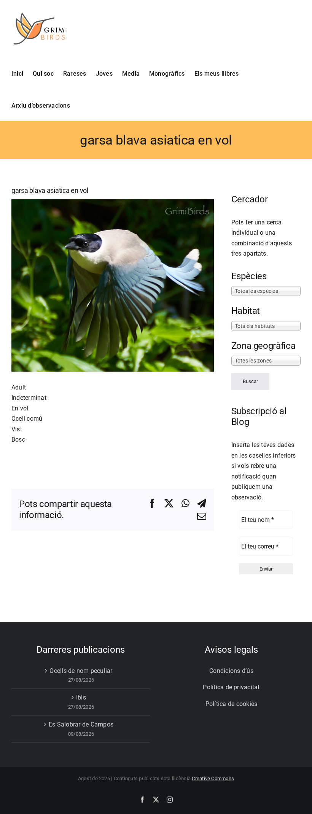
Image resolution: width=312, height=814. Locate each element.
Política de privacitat (231, 687)
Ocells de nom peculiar (80, 670)
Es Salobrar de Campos (81, 724)
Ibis (81, 697)
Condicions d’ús (231, 670)
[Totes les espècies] (266, 290)
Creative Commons (213, 778)
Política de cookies (231, 703)
